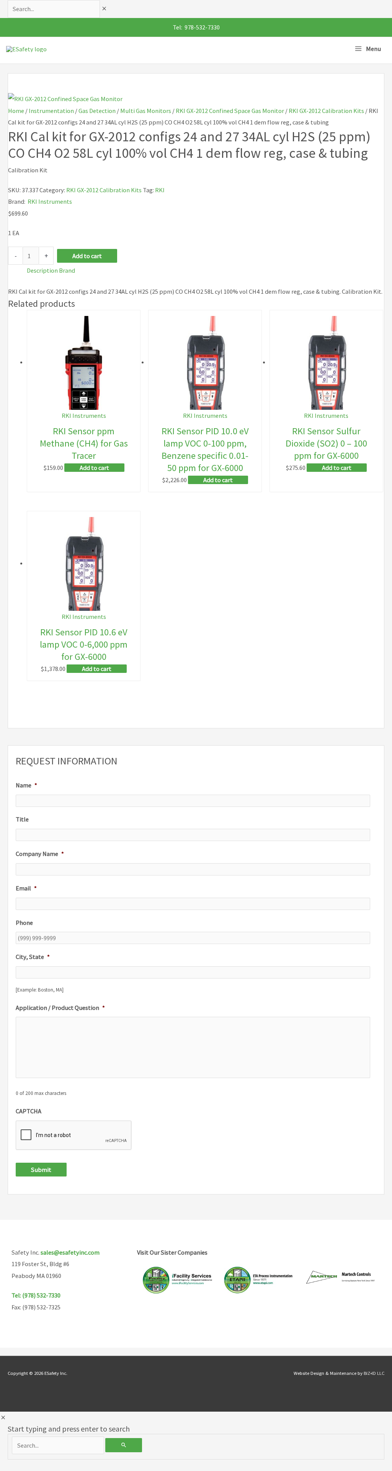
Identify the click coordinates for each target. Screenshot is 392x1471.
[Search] (123, 1445)
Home (16, 111)
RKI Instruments (50, 201)
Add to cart (87, 256)
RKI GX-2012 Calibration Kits (326, 111)
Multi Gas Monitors (145, 111)
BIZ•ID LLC (374, 1373)
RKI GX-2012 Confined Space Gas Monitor (230, 111)
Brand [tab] (67, 270)
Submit (41, 1169)
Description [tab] (42, 270)
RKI (160, 190)
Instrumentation (51, 111)
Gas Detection (97, 111)
